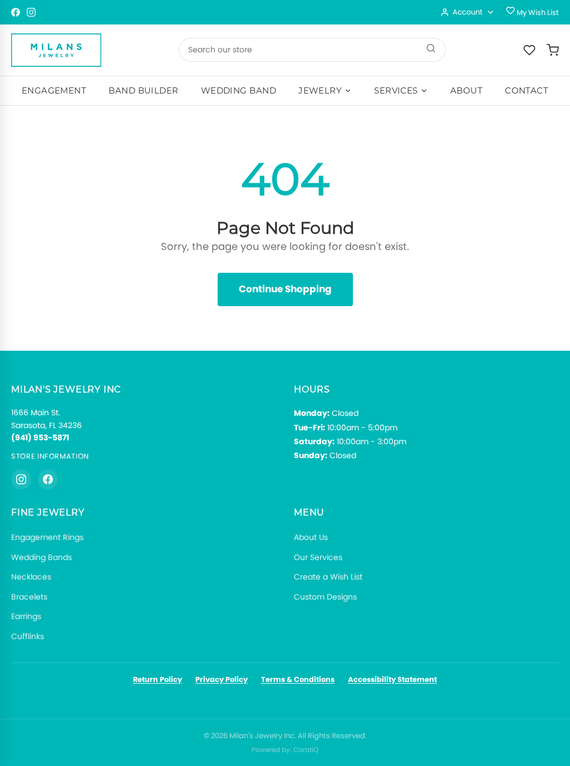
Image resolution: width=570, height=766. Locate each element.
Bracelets (29, 596)
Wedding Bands (41, 557)
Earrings (26, 616)
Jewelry (320, 90)
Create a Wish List (328, 576)
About (466, 90)
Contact (526, 90)
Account (468, 12)
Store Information (50, 456)
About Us (311, 537)
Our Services (318, 557)
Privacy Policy (221, 679)
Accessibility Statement (392, 679)
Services (396, 90)
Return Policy (157, 679)
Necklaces (31, 576)
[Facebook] (15, 12)
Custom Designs (325, 596)
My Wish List (537, 12)
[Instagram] (31, 12)
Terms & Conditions (298, 679)
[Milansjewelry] (56, 50)
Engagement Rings (47, 537)
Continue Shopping (285, 289)
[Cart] (553, 50)
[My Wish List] (529, 50)
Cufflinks (27, 636)
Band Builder (143, 90)
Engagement (54, 90)
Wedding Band (238, 90)
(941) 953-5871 (40, 437)
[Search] (431, 50)
